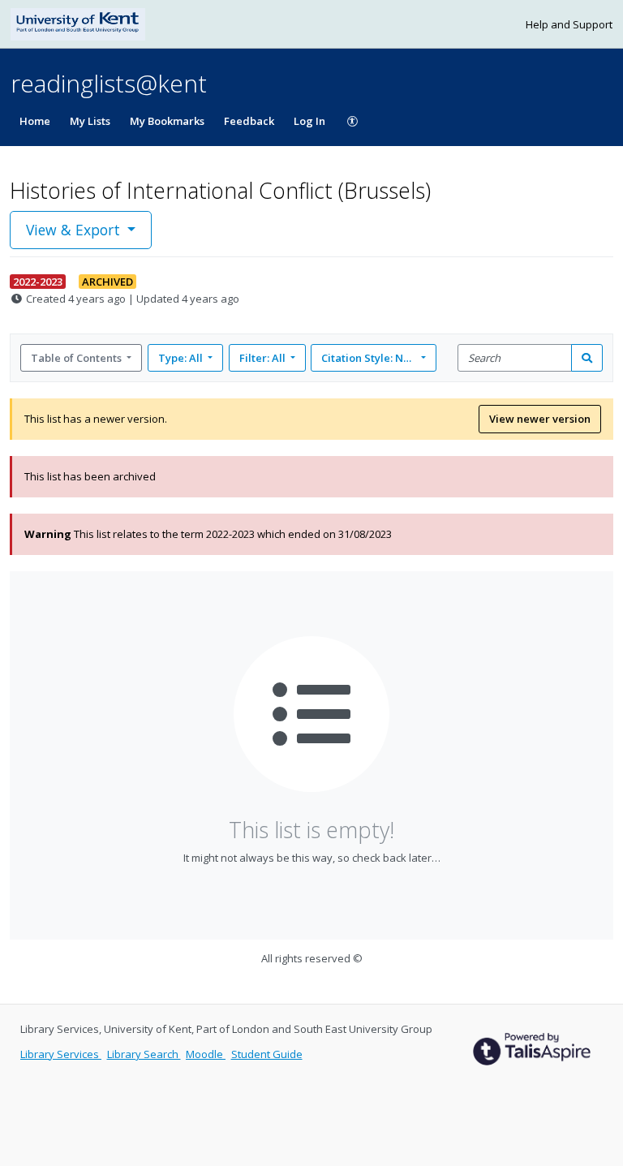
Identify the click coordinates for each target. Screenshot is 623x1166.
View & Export (73, 229)
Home (34, 121)
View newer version (540, 418)
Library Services (60, 1054)
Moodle (206, 1054)
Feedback (249, 121)
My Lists (90, 121)
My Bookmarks (167, 121)
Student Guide (267, 1054)
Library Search (144, 1054)
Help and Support (569, 24)
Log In (309, 121)
